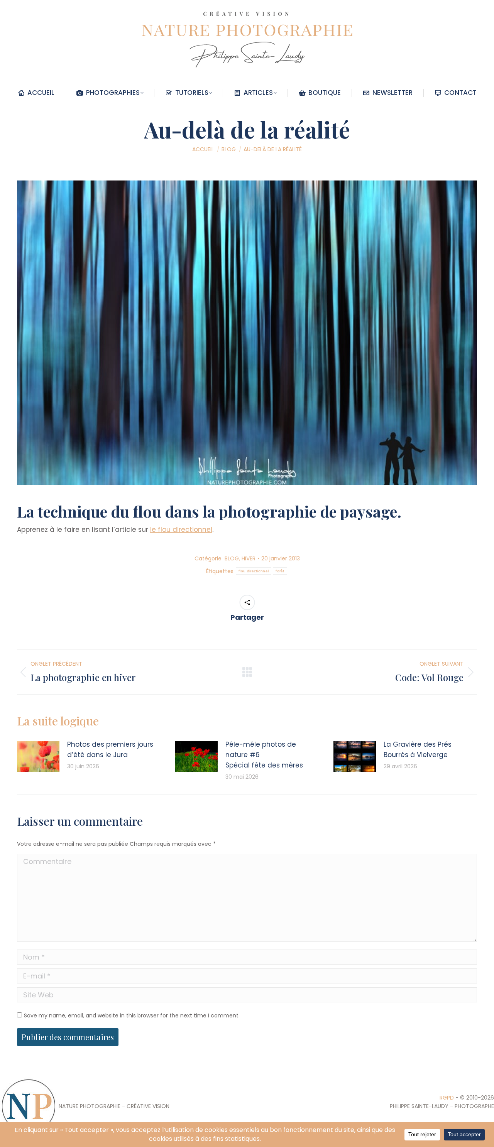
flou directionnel (254, 571)
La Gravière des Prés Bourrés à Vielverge (418, 749)
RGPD (447, 1097)
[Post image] (38, 756)
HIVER (248, 558)
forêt (280, 571)
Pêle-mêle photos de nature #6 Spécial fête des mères (264, 755)
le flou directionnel (181, 529)
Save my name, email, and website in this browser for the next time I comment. (132, 1015)
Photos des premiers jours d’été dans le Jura (110, 749)
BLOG (232, 558)
